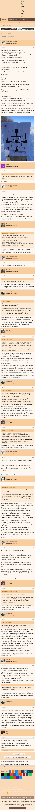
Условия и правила (6, 791)
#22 (33, 171)
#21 (33, 47)
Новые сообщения (6, 22)
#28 (33, 336)
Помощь (3, 793)
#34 (33, 588)
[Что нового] (29, 19)
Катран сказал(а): (7, 301)
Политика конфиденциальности (22, 791)
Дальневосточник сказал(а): (10, 174)
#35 (33, 619)
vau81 (7, 731)
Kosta (7, 164)
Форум (4, 19)
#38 (33, 737)
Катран (8, 330)
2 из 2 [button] (22, 754)
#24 (33, 230)
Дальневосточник (11, 41)
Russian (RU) (14, 787)
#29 (33, 387)
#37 (33, 707)
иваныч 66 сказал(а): (8, 339)
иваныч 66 (9, 292)
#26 (33, 275)
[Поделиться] (31, 47)
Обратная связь (5, 789)
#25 (33, 263)
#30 (33, 427)
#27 (33, 298)
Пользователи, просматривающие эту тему (14, 761)
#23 (33, 191)
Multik (4, 36)
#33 (33, 548)
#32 (33, 484)
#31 (33, 457)
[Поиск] (32, 19)
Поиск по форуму (17, 22)
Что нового (12, 19)
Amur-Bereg (5, 787)
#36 (33, 665)
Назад (17, 754)
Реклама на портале (17, 789)
